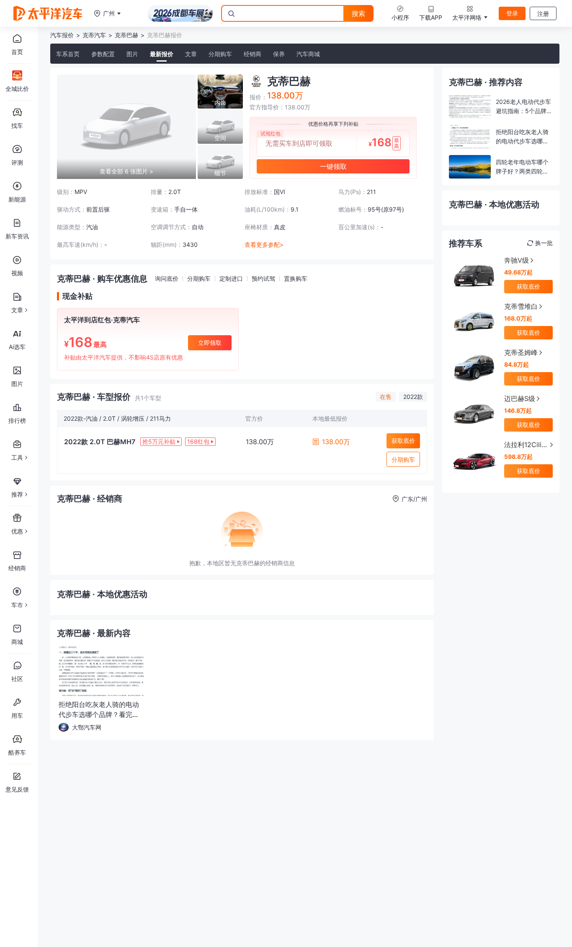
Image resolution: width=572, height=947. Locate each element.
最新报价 (161, 53)
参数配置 (103, 53)
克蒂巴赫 (126, 35)
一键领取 (333, 166)
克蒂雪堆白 (521, 306)
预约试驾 (263, 278)
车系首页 (68, 53)
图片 (132, 53)
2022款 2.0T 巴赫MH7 (99, 441)
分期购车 (220, 53)
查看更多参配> (264, 244)
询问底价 (166, 278)
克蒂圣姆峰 (521, 352)
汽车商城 (308, 53)
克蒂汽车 (94, 35)
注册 (543, 13)
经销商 (252, 53)
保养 (279, 53)
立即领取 (210, 342)
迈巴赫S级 (519, 398)
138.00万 (336, 441)
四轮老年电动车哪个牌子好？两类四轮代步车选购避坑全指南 (522, 171)
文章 (191, 53)
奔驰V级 (516, 260)
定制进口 (231, 278)
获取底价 (403, 440)
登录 (512, 13)
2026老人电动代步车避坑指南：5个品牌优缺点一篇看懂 (524, 111)
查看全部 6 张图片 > (126, 171)
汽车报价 (62, 35)
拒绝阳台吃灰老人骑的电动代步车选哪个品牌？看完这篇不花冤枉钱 (99, 714)
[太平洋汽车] (47, 13)
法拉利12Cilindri (524, 444)
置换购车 (295, 278)
